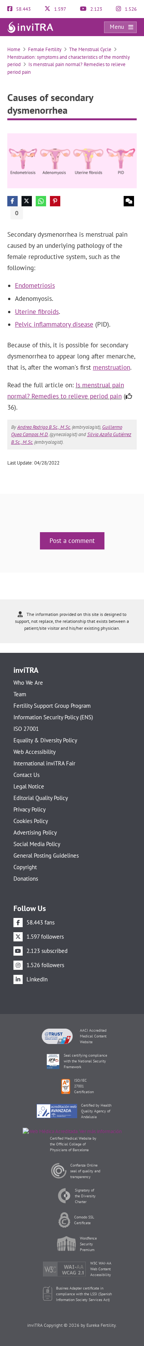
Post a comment (72, 540)
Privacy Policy (29, 809)
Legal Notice (28, 786)
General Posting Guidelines (46, 855)
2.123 (95, 9)
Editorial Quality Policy (40, 798)
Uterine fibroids (37, 311)
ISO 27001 (26, 729)
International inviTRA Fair (44, 763)
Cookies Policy (30, 821)
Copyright (25, 867)
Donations (25, 878)
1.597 (59, 9)
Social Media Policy (36, 844)
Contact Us (26, 775)
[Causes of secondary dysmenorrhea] (72, 160)
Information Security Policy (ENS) (53, 717)
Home (13, 49)
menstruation (111, 367)
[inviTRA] (30, 26)
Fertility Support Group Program (52, 706)
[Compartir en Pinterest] (55, 201)
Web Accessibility (34, 752)
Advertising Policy (35, 832)
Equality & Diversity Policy (45, 740)
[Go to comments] (129, 201)
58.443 (23, 9)
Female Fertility (44, 49)
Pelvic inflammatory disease (54, 324)
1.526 (130, 9)
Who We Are (28, 682)
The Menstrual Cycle (90, 49)
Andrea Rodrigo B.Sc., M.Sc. (44, 427)
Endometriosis (35, 285)
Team (19, 694)
